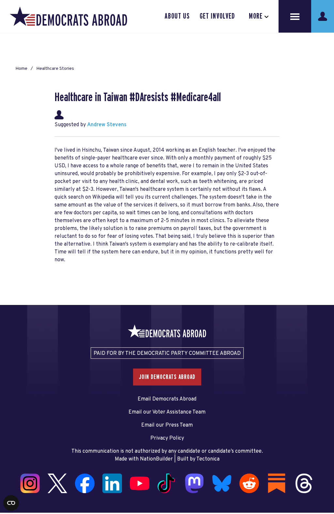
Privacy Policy (167, 438)
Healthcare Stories (55, 68)
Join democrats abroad (167, 377)
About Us (177, 16)
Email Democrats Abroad (167, 399)
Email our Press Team (167, 425)
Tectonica (208, 459)
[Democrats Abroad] (68, 16)
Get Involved (217, 16)
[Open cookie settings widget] (11, 503)
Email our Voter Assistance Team (167, 412)
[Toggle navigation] (295, 16)
